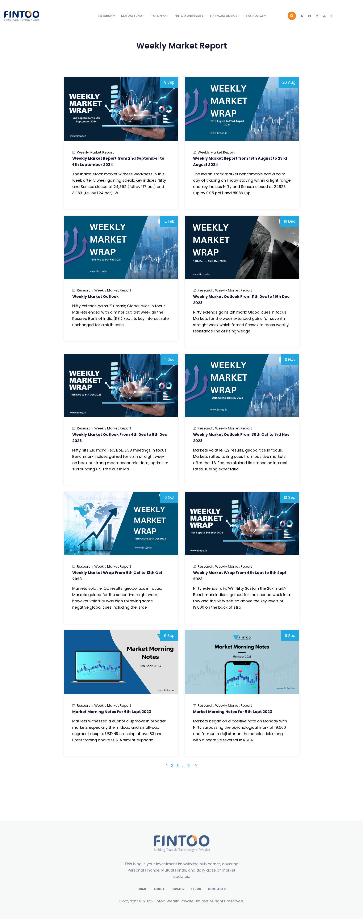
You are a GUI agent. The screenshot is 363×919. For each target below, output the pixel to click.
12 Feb (169, 221)
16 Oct (169, 497)
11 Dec (169, 359)
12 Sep (289, 497)
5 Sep (290, 635)
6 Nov (290, 359)
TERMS (196, 889)
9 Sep (169, 82)
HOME (142, 889)
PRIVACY (177, 889)
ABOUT (159, 889)
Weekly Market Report (95, 152)
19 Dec (289, 221)
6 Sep (169, 635)
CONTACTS (217, 889)
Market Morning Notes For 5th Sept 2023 (232, 711)
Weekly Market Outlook (95, 296)
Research (85, 290)
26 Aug (288, 82)
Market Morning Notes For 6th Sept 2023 (111, 711)
